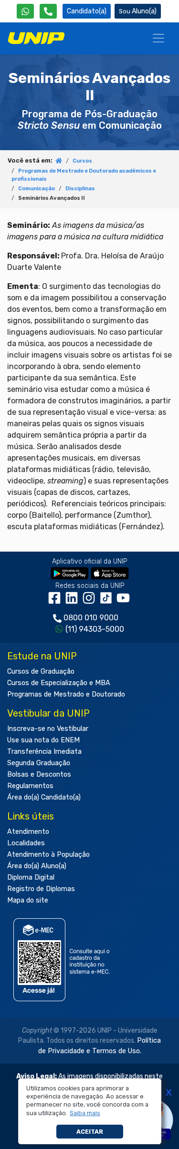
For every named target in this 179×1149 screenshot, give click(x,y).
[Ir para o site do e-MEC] (63, 959)
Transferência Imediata (44, 752)
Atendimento (28, 832)
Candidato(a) (86, 11)
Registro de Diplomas (41, 889)
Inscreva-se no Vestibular (47, 729)
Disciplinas (80, 188)
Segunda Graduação (38, 763)
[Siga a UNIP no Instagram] (90, 601)
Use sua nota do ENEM (43, 740)
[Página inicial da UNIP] (58, 161)
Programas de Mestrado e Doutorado (66, 694)
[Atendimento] (48, 11)
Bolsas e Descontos (39, 774)
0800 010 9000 (90, 617)
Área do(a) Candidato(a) (44, 797)
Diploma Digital (30, 877)
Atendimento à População (48, 855)
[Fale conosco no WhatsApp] (25, 11)
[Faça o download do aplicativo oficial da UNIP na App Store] (110, 573)
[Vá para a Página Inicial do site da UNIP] (36, 38)
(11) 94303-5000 (94, 629)
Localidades (26, 843)
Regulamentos (30, 786)
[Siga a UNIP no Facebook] (56, 601)
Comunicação (36, 188)
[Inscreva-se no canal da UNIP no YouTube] (124, 601)
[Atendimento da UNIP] (48, 11)
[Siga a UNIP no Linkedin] (73, 601)
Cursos (82, 161)
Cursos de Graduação (40, 671)
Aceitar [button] (89, 1131)
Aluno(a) (144, 11)
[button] (85, 1113)
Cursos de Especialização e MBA (58, 683)
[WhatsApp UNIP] (25, 11)
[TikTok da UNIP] (107, 601)
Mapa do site (27, 900)
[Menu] (158, 38)
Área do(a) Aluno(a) (36, 866)
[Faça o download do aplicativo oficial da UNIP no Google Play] (70, 573)
